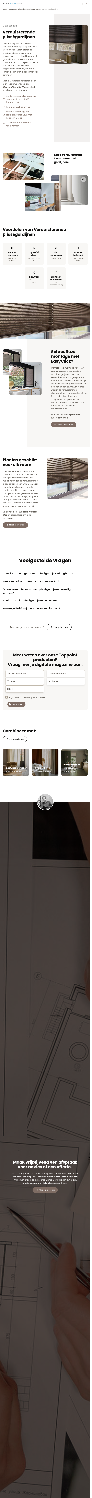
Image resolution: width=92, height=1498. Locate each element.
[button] (82, 3)
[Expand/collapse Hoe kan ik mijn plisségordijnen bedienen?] (85, 601)
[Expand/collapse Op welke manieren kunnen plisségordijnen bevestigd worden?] (85, 589)
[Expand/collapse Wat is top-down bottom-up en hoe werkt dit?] (85, 582)
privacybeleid (38, 697)
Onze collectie (16, 739)
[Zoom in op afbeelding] (69, 193)
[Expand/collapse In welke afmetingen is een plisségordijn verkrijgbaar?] (85, 574)
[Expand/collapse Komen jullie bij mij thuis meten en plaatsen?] (85, 609)
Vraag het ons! (60, 627)
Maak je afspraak (65, 424)
